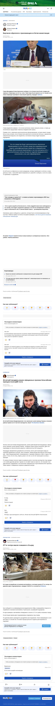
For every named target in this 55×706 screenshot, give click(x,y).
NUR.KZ (40, 94)
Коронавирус (29, 11)
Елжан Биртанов (7, 297)
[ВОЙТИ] (51, 8)
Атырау (15, 638)
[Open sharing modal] (34, 684)
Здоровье (5, 11)
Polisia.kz (43, 586)
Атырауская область (8, 638)
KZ (48, 8)
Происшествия (6, 537)
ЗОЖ (24, 11)
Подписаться (46, 625)
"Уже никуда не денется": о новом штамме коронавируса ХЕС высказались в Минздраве (27, 198)
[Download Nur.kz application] (27, 3)
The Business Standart (38, 422)
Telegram (10, 236)
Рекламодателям (47, 698)
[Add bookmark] (48, 685)
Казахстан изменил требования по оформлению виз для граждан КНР (24, 274)
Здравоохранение (37, 11)
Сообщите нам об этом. (24, 291)
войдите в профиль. (43, 327)
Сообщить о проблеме (34, 698)
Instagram (46, 364)
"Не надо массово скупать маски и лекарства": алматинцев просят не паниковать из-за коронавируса (28, 279)
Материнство (45, 11)
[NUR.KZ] (27, 8)
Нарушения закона (15, 537)
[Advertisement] (27, 80)
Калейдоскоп (6, 372)
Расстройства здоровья (16, 11)
